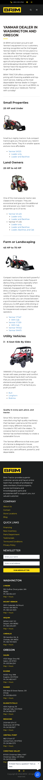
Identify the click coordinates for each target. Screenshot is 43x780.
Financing (7, 527)
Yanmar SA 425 (15, 214)
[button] (31, 10)
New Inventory (10, 531)
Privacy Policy (9, 545)
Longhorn (13, 396)
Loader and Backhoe (20, 157)
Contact (6, 510)
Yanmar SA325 (15, 151)
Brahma (12, 398)
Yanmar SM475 (15, 330)
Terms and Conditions (12, 542)
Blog (5, 517)
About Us (7, 506)
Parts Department (11, 534)
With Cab (15, 320)
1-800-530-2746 (18, 2)
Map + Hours (8, 597)
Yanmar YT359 (15, 322)
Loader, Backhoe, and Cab (22, 230)
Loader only (16, 154)
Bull (10, 393)
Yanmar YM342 (15, 328)
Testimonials (8, 538)
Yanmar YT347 (15, 317)
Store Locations (10, 514)
